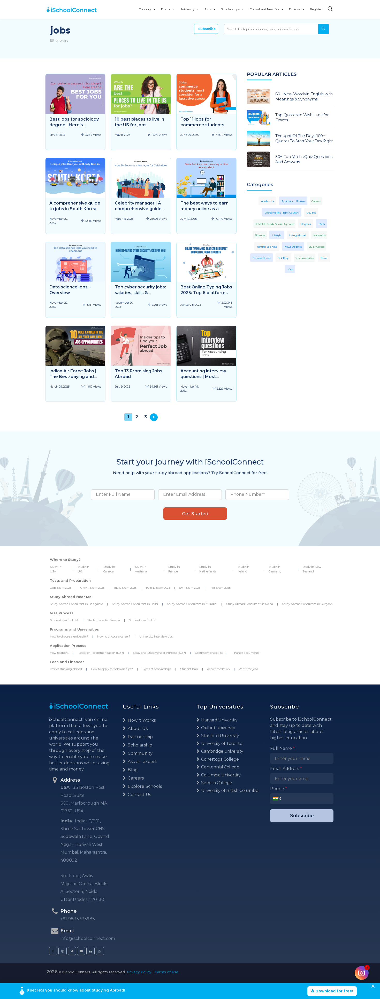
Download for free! (333, 991)
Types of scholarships (156, 669)
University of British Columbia (229, 790)
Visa (290, 269)
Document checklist (209, 653)
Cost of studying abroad (66, 669)
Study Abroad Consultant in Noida (249, 604)
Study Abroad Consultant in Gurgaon (307, 604)
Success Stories (261, 258)
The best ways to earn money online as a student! (204, 209)
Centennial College (219, 767)
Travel (324, 258)
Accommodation (218, 669)
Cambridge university (221, 751)
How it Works (141, 720)
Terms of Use (166, 972)
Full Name (282, 748)
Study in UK (83, 569)
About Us (137, 728)
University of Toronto (221, 743)
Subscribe (207, 29)
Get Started (195, 513)
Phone (278, 788)
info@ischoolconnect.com (87, 938)
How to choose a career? (113, 636)
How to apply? (60, 653)
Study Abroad (316, 246)
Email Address (286, 768)
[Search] (330, 9)
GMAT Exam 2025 (92, 587)
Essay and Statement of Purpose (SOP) (159, 653)
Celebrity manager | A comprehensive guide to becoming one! (138, 209)
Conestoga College (219, 759)
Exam (165, 9)
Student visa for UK (142, 620)
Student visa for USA (64, 620)
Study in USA (56, 569)
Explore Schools (144, 786)
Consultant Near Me (264, 9)
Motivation (319, 235)
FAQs (321, 224)
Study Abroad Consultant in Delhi (135, 604)
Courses (311, 212)
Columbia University (220, 775)
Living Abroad (297, 235)
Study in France (174, 569)
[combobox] (277, 798)
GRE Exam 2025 (60, 587)
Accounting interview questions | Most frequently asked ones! (205, 376)
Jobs (207, 9)
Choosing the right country (282, 212)
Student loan (189, 669)
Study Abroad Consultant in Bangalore (76, 604)
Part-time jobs (248, 669)
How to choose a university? (69, 636)
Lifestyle (277, 235)
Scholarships (230, 9)
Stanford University (219, 735)
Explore (294, 9)
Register (316, 9)
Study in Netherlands (207, 569)
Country (145, 9)
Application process (293, 201)
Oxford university (217, 727)
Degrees (305, 224)
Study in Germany (275, 569)
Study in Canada (109, 569)
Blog (132, 769)
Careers (315, 201)
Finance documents (245, 653)
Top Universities (304, 258)
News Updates (293, 246)
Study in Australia (141, 569)
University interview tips (156, 636)
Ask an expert (142, 761)
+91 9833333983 (77, 918)
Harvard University (219, 720)
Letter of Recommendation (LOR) (101, 653)
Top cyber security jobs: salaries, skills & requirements (140, 293)
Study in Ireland (243, 569)
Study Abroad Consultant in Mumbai (192, 604)
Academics (267, 201)
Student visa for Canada (103, 620)
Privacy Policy (139, 972)
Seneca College (216, 782)
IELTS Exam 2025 (124, 587)
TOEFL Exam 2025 (158, 587)
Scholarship (139, 745)
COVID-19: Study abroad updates (274, 224)
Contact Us (139, 794)
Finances (260, 235)
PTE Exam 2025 (220, 587)
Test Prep (283, 258)
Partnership (140, 736)
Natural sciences (267, 246)
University (187, 9)
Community (140, 753)
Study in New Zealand (311, 569)
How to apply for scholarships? (112, 669)
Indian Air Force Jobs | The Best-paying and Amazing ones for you (72, 376)
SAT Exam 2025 (189, 587)
